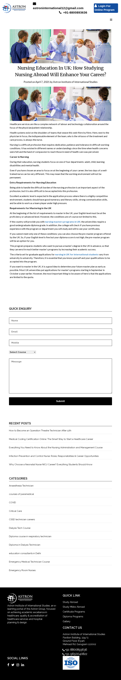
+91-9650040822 (76, 654)
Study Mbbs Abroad (74, 606)
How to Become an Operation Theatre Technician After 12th (40, 430)
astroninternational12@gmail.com (58, 8)
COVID (12, 502)
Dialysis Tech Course (19, 528)
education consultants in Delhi (25, 553)
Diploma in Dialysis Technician (24, 544)
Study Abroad (70, 602)
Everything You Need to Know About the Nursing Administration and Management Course (56, 447)
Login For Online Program (105, 8)
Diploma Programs (73, 616)
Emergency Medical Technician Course (29, 561)
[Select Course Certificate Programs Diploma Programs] (60, 350)
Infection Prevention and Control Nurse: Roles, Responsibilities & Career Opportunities (54, 456)
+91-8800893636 (74, 12)
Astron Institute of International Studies (75, 81)
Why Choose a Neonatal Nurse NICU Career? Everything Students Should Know (50, 464)
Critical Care (15, 511)
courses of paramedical (21, 494)
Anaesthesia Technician (21, 485)
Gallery (66, 621)
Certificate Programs (74, 611)
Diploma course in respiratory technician (30, 536)
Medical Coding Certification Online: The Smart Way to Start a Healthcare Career (51, 439)
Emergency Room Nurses (22, 570)
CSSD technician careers (22, 519)
